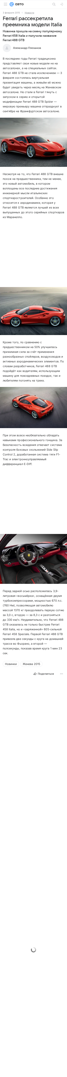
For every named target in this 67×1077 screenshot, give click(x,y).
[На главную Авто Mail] (19, 4)
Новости (29, 12)
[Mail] (12, 4)
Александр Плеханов (27, 48)
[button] (33, 143)
